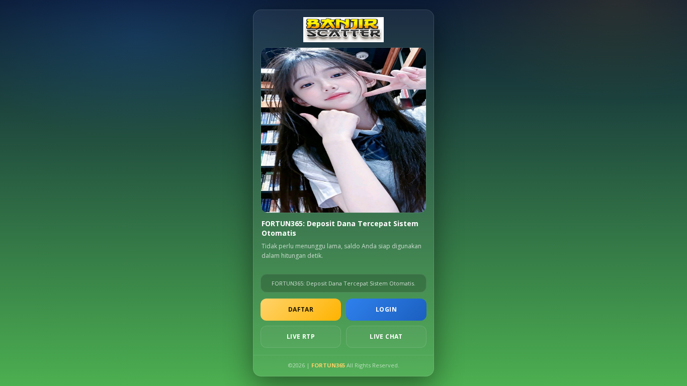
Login (386, 309)
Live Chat (386, 336)
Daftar (300, 309)
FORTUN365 (328, 365)
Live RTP (301, 336)
